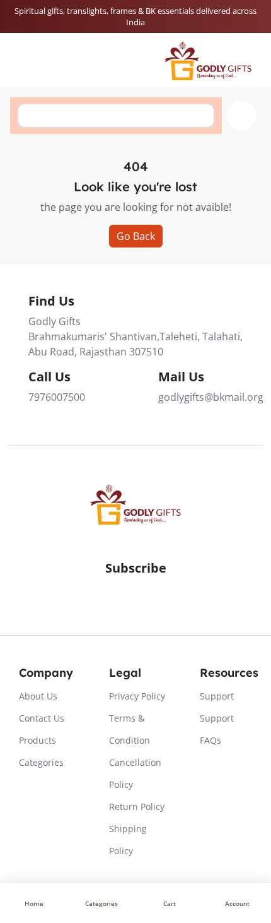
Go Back (136, 236)
